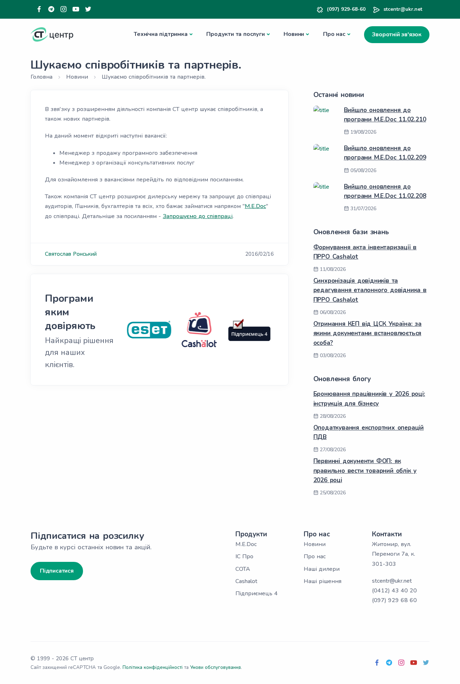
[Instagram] (63, 9)
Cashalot (246, 581)
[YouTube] (75, 9)
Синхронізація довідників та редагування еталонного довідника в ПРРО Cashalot (370, 290)
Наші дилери (322, 569)
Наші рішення (322, 581)
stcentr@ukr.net (402, 9)
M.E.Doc (255, 206)
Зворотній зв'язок (397, 34)
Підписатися (57, 571)
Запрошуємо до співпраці (198, 216)
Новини (294, 34)
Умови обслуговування (215, 667)
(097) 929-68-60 (346, 9)
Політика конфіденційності (153, 667)
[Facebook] (39, 9)
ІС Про (244, 556)
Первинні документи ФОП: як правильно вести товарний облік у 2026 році (365, 470)
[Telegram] (51, 9)
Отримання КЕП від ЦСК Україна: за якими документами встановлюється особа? (367, 333)
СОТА (242, 569)
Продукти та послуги (235, 34)
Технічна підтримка (160, 34)
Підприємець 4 (256, 593)
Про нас (334, 34)
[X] (88, 9)
